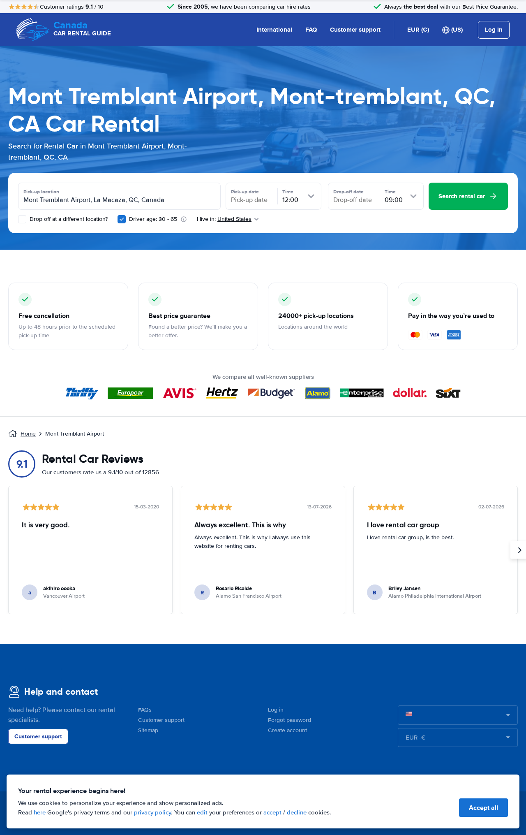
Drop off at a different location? (68, 219)
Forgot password (289, 720)
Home (28, 433)
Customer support (355, 29)
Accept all (483, 807)
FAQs (145, 709)
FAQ (311, 29)
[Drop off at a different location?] (22, 219)
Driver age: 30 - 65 (153, 219)
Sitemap (148, 730)
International (274, 29)
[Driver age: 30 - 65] (122, 219)
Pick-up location (41, 191)
